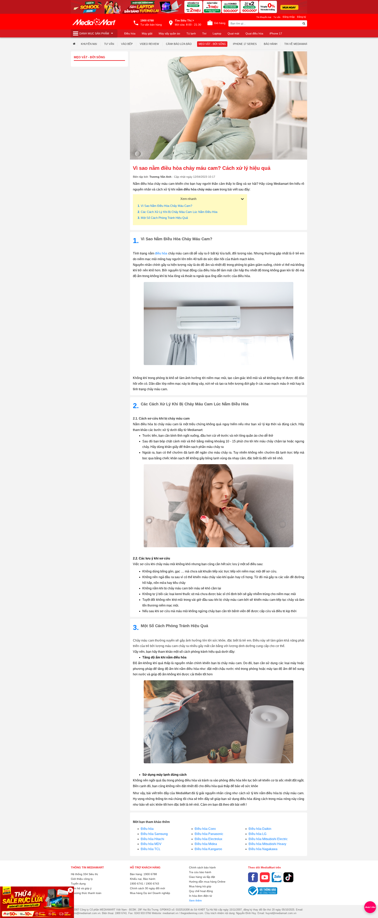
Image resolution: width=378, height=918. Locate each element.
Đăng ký (301, 17)
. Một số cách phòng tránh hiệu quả (163, 217)
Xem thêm (195, 900)
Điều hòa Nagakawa (263, 849)
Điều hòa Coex (205, 828)
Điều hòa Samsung (154, 834)
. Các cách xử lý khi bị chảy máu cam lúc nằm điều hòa (177, 212)
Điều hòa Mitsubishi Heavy (267, 844)
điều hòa (161, 253)
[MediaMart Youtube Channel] (265, 877)
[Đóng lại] (70, 890)
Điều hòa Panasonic (209, 834)
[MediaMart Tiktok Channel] (288, 877)
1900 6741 (136, 883)
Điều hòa (147, 828)
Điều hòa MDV (151, 844)
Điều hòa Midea (206, 844)
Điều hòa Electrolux (208, 839)
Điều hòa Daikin (260, 828)
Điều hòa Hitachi (152, 839)
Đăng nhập (289, 17)
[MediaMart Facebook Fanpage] (253, 877)
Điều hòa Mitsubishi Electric (268, 839)
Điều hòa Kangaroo (208, 849)
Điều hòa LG (257, 834)
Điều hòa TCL (150, 849)
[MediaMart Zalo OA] (277, 877)
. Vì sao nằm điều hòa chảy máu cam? (165, 205)
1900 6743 (152, 883)
